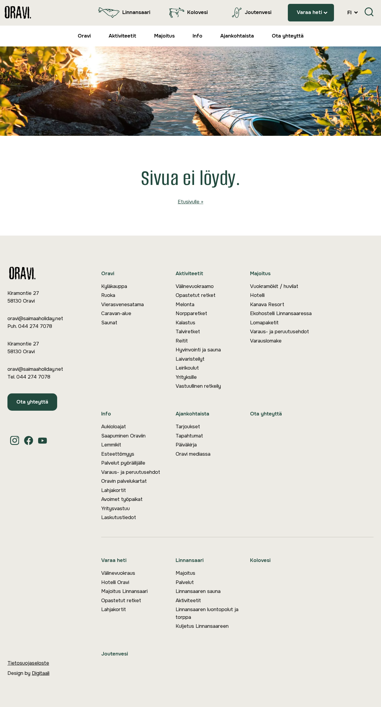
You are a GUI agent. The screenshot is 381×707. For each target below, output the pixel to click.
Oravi (84, 36)
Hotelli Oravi (115, 582)
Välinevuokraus (118, 573)
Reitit (182, 341)
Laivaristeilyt (190, 359)
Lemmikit (111, 445)
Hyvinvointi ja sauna (198, 350)
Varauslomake (266, 341)
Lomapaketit (264, 323)
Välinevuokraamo (195, 286)
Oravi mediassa (193, 454)
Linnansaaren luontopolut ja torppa (207, 613)
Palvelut (185, 582)
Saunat (109, 323)
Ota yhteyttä (288, 36)
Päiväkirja (186, 445)
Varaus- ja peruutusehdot (279, 331)
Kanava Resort (267, 304)
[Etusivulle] (18, 12)
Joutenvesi (258, 12)
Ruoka (108, 295)
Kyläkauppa (114, 286)
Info (197, 36)
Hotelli (257, 295)
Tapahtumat (189, 436)
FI (350, 13)
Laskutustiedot (118, 517)
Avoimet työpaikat (122, 499)
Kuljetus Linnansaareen (202, 626)
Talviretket (188, 331)
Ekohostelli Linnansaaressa (281, 313)
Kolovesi (197, 12)
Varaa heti (309, 12)
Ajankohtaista (237, 36)
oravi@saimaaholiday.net (35, 318)
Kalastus (185, 323)
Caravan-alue (116, 313)
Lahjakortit (113, 490)
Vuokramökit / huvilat (274, 286)
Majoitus (164, 36)
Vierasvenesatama (122, 304)
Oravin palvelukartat (124, 481)
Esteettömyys (117, 454)
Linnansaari (136, 12)
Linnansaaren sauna (198, 591)
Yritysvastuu (115, 508)
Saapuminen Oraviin (123, 436)
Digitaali (40, 673)
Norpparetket (191, 313)
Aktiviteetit (122, 36)
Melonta (185, 304)
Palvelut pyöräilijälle (123, 463)
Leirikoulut (187, 368)
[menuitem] (122, 12)
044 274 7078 (35, 326)
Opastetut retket (196, 295)
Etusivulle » (190, 202)
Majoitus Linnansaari (124, 591)
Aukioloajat (113, 426)
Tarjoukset (188, 426)
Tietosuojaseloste (28, 663)
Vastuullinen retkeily (198, 386)
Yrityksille (186, 377)
